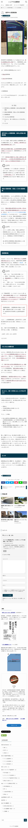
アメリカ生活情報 (6, 15)
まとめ (6, 123)
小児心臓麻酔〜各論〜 (9, 808)
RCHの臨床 (6, 772)
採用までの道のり (8, 780)
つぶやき (6, 766)
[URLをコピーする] (25, 482)
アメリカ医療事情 (8, 758)
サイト (4, 585)
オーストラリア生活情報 (9, 775)
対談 (5, 800)
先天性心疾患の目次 (8, 805)
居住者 (21, 262)
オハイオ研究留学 (8, 763)
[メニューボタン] (2, 2)
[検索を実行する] (25, 820)
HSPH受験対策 (7, 786)
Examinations (7, 744)
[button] (3, 482)
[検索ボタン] (26, 2)
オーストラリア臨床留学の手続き (11, 777)
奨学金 (5, 794)
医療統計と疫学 (7, 797)
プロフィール (14, 725)
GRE (5, 747)
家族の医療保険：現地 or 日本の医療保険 (15, 112)
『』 (8, 612)
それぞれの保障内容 (9, 117)
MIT (5, 788)
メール (5, 580)
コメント (5, 558)
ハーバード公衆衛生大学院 (10, 783)
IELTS (5, 750)
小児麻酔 (6, 811)
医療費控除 (7, 114)
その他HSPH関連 (8, 791)
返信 (5, 551)
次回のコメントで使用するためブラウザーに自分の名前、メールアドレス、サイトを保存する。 (14, 591)
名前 (4, 575)
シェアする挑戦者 (14, 2)
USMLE (5, 752)
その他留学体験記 (8, 755)
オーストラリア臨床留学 (9, 769)
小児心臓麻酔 (7, 803)
